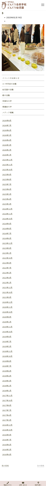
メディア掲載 (8, 113)
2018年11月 (7, 351)
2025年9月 (6, 175)
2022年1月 (6, 283)
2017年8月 (6, 405)
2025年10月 (7, 170)
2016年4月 (6, 454)
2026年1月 (6, 155)
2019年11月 (7, 327)
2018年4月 (6, 376)
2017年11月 (7, 396)
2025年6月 (6, 189)
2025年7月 (6, 184)
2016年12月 (7, 425)
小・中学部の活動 (9, 84)
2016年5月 (6, 450)
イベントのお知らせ (10, 78)
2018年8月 (6, 361)
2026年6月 (6, 130)
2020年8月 (6, 317)
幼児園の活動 (8, 90)
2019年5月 (6, 346)
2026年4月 (6, 140)
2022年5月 (6, 273)
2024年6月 (6, 238)
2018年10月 (7, 356)
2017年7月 (6, 410)
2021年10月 (7, 292)
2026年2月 (6, 150)
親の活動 (6, 95)
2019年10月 (7, 332)
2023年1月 (6, 253)
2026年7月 (6, 125)
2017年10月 (7, 400)
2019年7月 (6, 342)
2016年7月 (6, 440)
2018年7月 (6, 366)
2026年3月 (6, 145)
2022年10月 (7, 258)
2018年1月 (6, 391)
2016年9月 (6, 435)
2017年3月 (6, 420)
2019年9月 (6, 337)
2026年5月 (6, 135)
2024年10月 (7, 219)
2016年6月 (6, 445)
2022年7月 (6, 268)
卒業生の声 (7, 101)
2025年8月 (6, 179)
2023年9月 (6, 248)
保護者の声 (7, 107)
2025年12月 (7, 160)
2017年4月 (6, 415)
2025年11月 (7, 165)
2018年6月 (6, 371)
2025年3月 (6, 204)
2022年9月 (6, 263)
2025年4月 (6, 199)
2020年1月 (6, 322)
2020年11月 (7, 307)
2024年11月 (7, 214)
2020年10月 (7, 312)
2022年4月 (6, 278)
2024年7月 (6, 233)
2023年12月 (7, 243)
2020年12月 (7, 302)
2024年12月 (7, 209)
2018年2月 (6, 386)
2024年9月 (6, 224)
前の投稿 (5, 466)
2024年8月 (6, 229)
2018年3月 (6, 381)
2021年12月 (7, 287)
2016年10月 (7, 430)
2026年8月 (6, 121)
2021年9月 (6, 297)
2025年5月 (6, 194)
